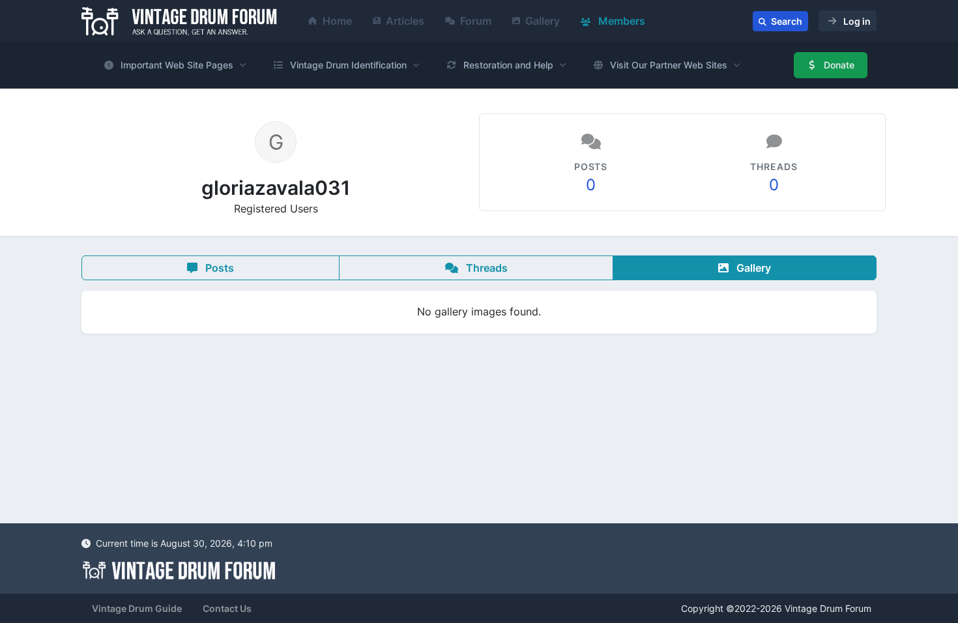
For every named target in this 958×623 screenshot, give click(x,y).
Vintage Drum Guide (137, 608)
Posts (218, 267)
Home (337, 20)
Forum (475, 20)
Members (620, 20)
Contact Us (227, 608)
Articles (405, 20)
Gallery (542, 20)
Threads (485, 267)
